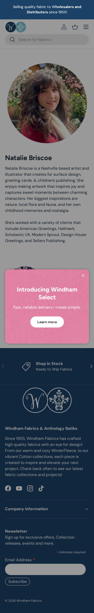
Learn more (47, 322)
